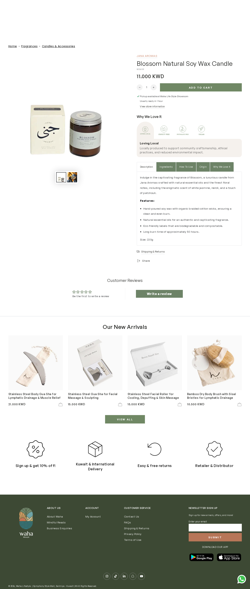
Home (12, 46)
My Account (93, 516)
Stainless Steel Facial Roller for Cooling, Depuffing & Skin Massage (153, 395)
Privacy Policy (133, 534)
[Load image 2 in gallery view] (72, 177)
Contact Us (131, 516)
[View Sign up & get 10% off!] (36, 449)
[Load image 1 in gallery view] (61, 177)
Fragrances (29, 46)
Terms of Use (132, 539)
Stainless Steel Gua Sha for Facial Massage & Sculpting (93, 395)
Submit (215, 537)
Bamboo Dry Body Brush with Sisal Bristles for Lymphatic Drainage (211, 395)
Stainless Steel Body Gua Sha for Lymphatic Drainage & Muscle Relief (34, 395)
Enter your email (198, 521)
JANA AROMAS (147, 55)
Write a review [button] (159, 294)
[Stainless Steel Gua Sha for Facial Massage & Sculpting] (95, 362)
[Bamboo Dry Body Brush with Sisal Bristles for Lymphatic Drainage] (214, 362)
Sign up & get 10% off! (36, 465)
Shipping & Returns (136, 528)
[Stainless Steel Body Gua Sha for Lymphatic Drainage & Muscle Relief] (35, 362)
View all (125, 419)
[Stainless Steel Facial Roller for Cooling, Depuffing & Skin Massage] (155, 362)
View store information (152, 106)
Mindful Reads (56, 522)
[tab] (145, 130)
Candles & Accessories (58, 46)
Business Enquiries (59, 528)
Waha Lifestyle (23, 586)
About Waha (55, 516)
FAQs (127, 522)
